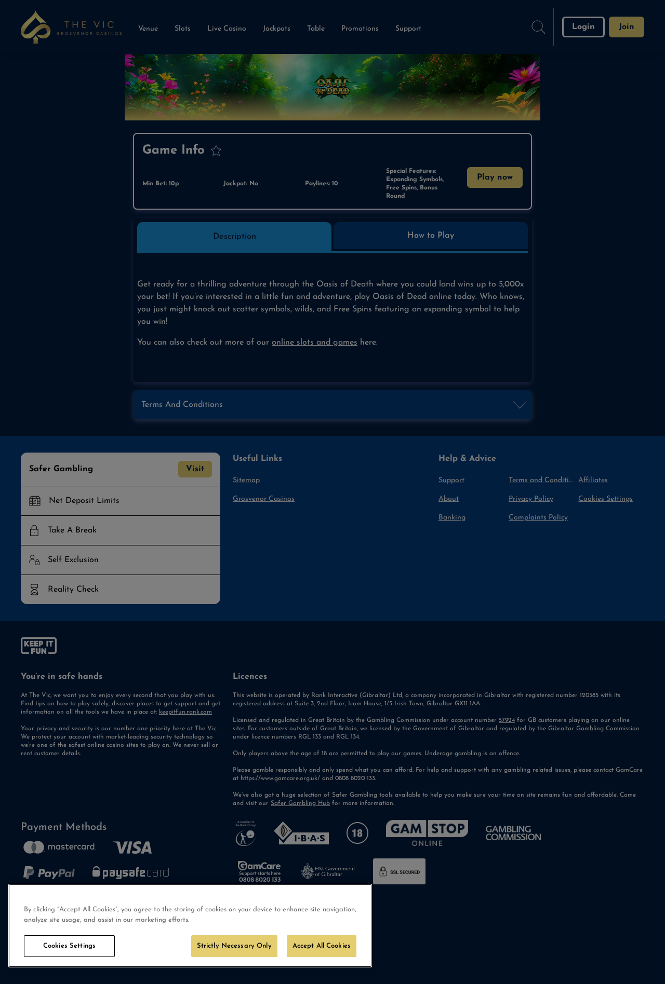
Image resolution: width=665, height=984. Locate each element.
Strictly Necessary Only (234, 945)
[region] (190, 925)
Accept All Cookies (321, 945)
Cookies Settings (69, 945)
